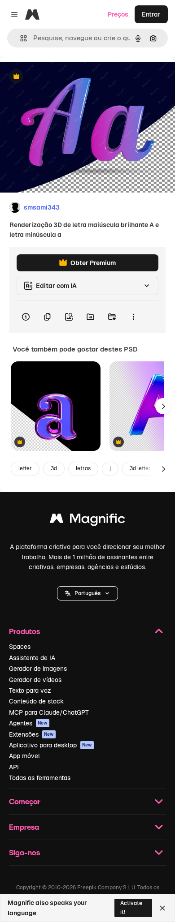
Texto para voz (30, 690)
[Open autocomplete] (20, 38)
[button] (87, 593)
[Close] (162, 908)
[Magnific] (87, 520)
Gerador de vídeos (35, 680)
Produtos (24, 631)
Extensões (31, 734)
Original (57, 77)
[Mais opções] (133, 317)
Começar (24, 801)
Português (87, 593)
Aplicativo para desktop (50, 745)
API (14, 767)
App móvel (24, 756)
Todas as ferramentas (39, 778)
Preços (118, 14)
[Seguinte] (163, 406)
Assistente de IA (32, 658)
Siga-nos (24, 852)
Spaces (20, 647)
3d (54, 468)
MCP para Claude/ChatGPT (49, 712)
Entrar (151, 14)
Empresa (24, 827)
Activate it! (131, 907)
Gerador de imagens (38, 669)
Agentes (28, 723)
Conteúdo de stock (36, 701)
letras (83, 468)
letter (25, 468)
